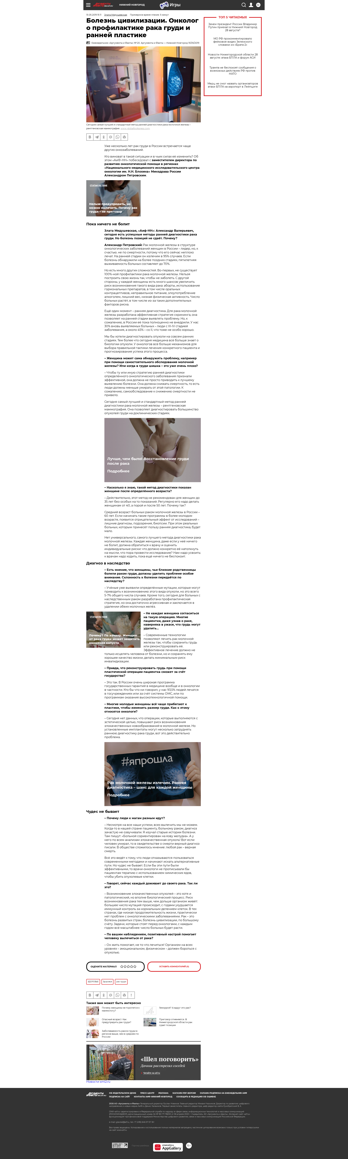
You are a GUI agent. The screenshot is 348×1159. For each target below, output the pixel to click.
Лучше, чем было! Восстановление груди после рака (148, 461)
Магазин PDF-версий (184, 1093)
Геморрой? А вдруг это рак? (175, 1007)
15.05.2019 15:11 (93, 14)
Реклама (163, 1093)
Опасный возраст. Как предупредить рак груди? (116, 1021)
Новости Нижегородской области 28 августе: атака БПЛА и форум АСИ (233, 56)
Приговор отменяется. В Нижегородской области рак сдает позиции (175, 1022)
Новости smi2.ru (98, 1081)
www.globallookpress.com (135, 128)
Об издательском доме (122, 1093)
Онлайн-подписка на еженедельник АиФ (223, 1093)
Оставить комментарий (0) (174, 966)
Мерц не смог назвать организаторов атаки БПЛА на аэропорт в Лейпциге (233, 85)
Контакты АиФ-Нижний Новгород (153, 1097)
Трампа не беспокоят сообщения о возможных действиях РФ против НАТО (233, 70)
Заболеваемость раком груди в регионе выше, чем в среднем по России (120, 1034)
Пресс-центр (147, 1093)
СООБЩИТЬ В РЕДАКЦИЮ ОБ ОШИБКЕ (196, 1097)
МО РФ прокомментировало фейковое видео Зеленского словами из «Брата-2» (232, 41)
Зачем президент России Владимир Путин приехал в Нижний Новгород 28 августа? (232, 27)
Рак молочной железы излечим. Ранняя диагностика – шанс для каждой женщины (149, 785)
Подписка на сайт (119, 1097)
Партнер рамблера (140, 1145)
